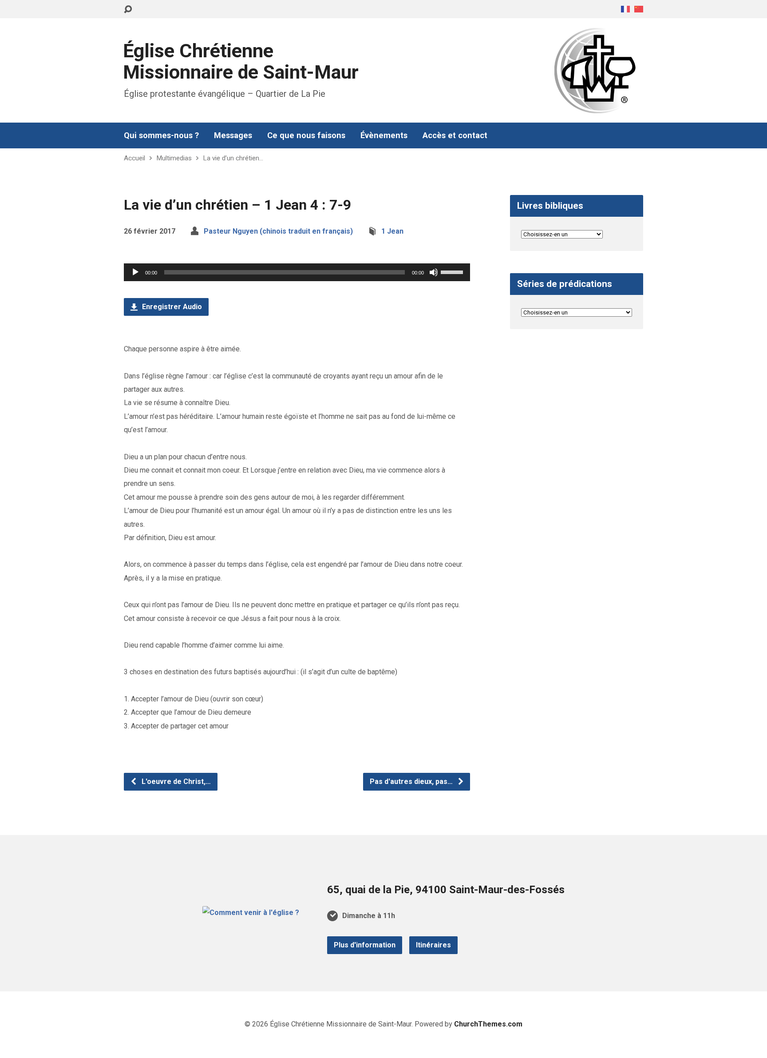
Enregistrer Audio (171, 306)
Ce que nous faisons (306, 135)
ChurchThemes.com (488, 1024)
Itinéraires (433, 945)
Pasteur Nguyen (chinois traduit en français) (278, 231)
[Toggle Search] (128, 9)
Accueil (134, 158)
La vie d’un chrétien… (233, 158)
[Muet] (433, 272)
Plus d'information (364, 945)
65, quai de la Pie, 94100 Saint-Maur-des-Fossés (446, 889)
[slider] (453, 271)
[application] (297, 272)
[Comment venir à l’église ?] (250, 912)
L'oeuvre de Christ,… (175, 781)
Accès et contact (455, 135)
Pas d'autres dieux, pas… (412, 781)
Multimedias (174, 158)
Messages (233, 135)
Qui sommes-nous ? (161, 135)
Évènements (383, 135)
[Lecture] (135, 272)
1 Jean (392, 231)
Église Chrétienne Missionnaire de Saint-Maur (241, 62)
